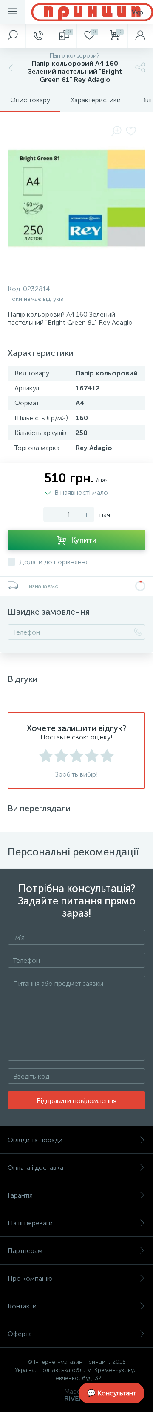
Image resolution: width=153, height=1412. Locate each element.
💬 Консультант (111, 1393)
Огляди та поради (35, 1140)
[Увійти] (140, 36)
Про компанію (30, 1278)
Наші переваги (30, 1223)
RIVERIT (76, 1398)
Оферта (20, 1334)
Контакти (22, 1306)
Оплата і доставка (35, 1168)
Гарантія (20, 1195)
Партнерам (25, 1251)
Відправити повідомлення (76, 1101)
